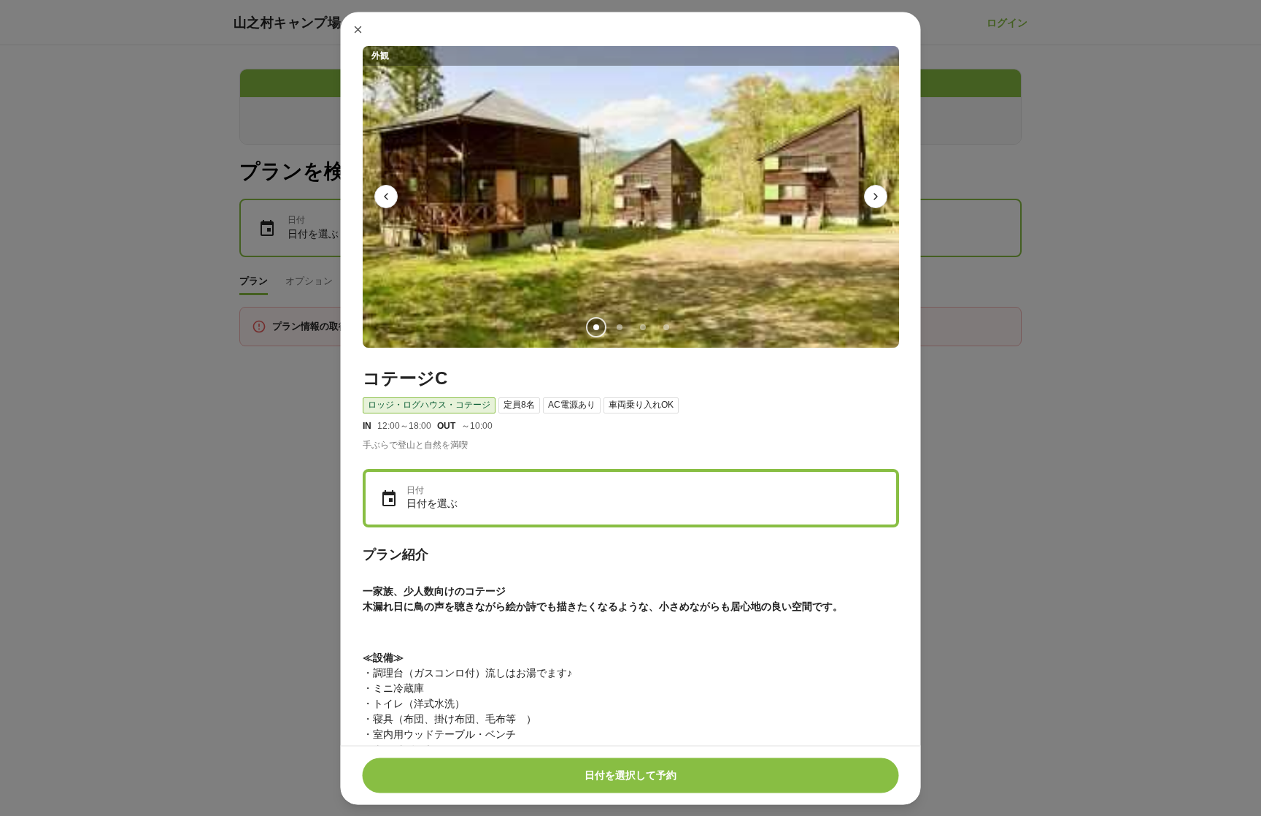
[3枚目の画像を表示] (642, 326)
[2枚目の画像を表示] (619, 326)
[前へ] (386, 196)
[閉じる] (358, 29)
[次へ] (875, 196)
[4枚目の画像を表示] (665, 326)
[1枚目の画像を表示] (595, 326)
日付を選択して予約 (630, 775)
